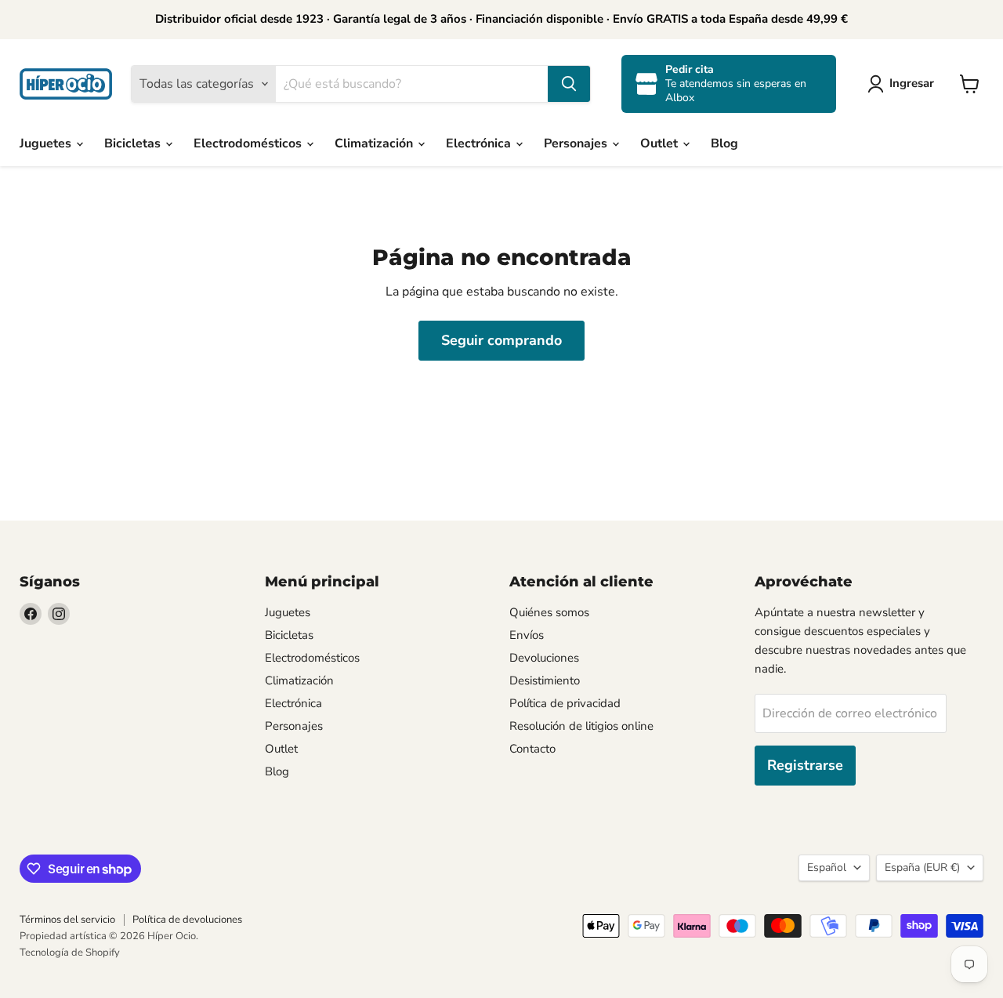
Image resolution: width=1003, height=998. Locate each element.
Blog (724, 143)
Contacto (532, 749)
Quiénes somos (549, 612)
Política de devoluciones (187, 920)
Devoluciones (544, 658)
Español (826, 867)
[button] (903, 83)
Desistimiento (544, 680)
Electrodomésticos (249, 143)
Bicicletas (134, 143)
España (922, 867)
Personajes (577, 143)
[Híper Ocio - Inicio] (66, 84)
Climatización (375, 143)
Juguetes (47, 143)
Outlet (660, 143)
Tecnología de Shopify (70, 952)
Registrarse (805, 765)
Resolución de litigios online (581, 726)
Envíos (526, 635)
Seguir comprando (501, 340)
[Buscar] (569, 84)
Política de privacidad (565, 703)
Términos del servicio (67, 920)
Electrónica (480, 143)
